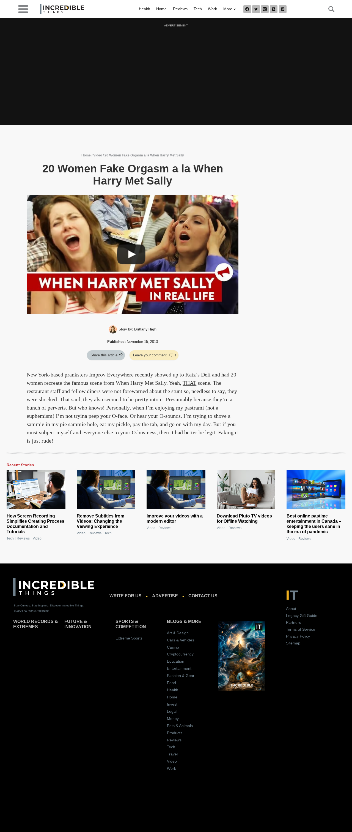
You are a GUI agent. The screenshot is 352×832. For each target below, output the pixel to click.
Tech (198, 9)
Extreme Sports (129, 638)
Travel (172, 754)
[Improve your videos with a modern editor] (176, 489)
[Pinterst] (283, 9)
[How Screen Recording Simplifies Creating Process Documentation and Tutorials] (36, 489)
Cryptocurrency (180, 654)
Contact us (203, 595)
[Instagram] (265, 9)
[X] (256, 9)
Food (171, 683)
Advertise (165, 595)
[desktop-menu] (23, 9)
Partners (293, 622)
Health (144, 9)
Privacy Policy (298, 636)
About (291, 608)
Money (173, 718)
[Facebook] (247, 9)
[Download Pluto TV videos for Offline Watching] (246, 489)
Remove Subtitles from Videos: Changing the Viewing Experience (100, 521)
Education (175, 661)
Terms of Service (300, 629)
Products (174, 733)
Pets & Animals (180, 725)
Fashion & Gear (180, 675)
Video (97, 155)
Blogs (175, 621)
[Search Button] (328, 9)
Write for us (125, 595)
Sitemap (293, 643)
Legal (172, 711)
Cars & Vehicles (180, 640)
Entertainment (179, 668)
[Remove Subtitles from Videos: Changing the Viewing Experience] (106, 489)
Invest (172, 704)
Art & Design (178, 633)
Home (161, 9)
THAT (189, 383)
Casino (173, 647)
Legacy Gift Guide (301, 615)
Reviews (180, 9)
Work (212, 9)
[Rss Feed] (273, 9)
